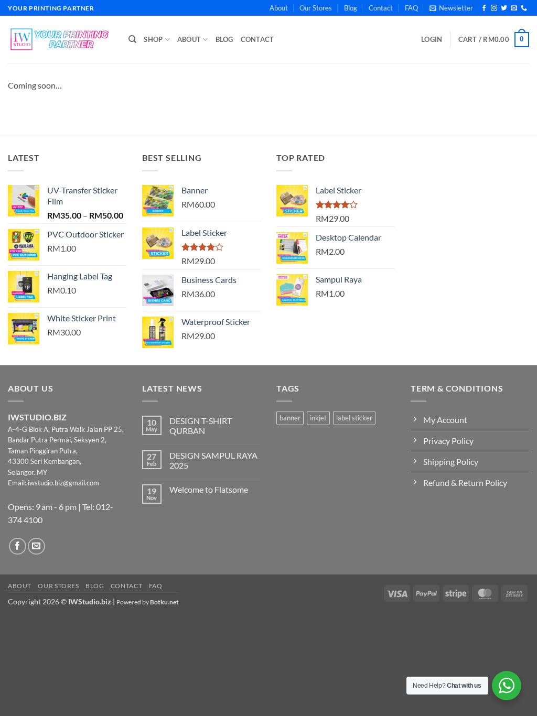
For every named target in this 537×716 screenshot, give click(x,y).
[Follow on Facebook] (484, 8)
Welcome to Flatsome (208, 489)
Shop (153, 39)
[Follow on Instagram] (494, 8)
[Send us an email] (514, 8)
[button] (451, 8)
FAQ (411, 8)
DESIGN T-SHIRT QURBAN (200, 426)
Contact (381, 8)
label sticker (354, 418)
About (279, 8)
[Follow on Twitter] (504, 8)
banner (290, 418)
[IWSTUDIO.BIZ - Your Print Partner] (60, 39)
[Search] (132, 39)
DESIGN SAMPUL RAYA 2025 (213, 460)
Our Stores (315, 8)
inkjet (318, 418)
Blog (350, 8)
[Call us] (524, 8)
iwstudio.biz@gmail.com (63, 483)
